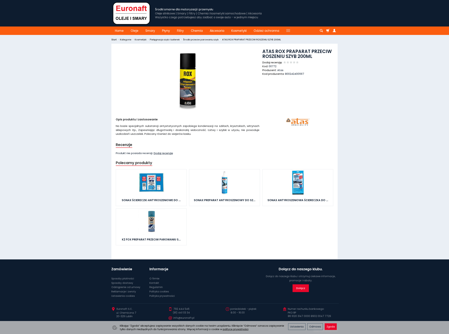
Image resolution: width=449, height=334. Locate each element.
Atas (280, 70)
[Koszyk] (327, 31)
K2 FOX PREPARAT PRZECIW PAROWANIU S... (151, 239)
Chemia (197, 31)
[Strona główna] (131, 13)
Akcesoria (217, 31)
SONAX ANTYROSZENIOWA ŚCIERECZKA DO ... (297, 200)
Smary (150, 31)
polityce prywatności (235, 329)
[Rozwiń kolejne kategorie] (288, 31)
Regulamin (156, 287)
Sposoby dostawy (122, 283)
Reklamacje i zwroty (123, 291)
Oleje (134, 31)
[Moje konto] (334, 31)
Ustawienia (297, 326)
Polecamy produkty (134, 162)
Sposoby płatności (122, 278)
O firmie (154, 278)
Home (119, 31)
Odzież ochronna (266, 31)
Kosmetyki (239, 31)
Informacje (158, 269)
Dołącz (300, 288)
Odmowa (315, 326)
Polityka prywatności (162, 296)
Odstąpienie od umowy (125, 287)
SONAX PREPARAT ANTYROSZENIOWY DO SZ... (224, 200)
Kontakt (154, 283)
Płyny (166, 31)
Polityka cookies (159, 291)
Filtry (180, 31)
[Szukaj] (321, 31)
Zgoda (331, 326)
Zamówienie (121, 269)
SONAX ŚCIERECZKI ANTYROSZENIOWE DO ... (151, 200)
